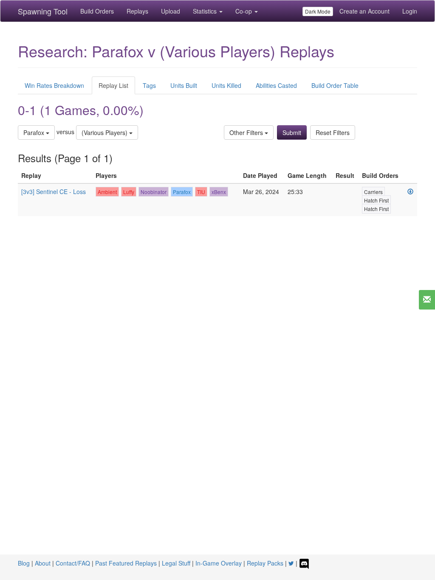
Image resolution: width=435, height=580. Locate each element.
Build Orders (97, 11)
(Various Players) (105, 132)
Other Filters (247, 132)
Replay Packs (265, 563)
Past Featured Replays (126, 563)
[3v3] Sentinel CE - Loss (53, 191)
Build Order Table (335, 85)
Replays (137, 11)
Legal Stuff (176, 563)
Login (409, 11)
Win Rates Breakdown (54, 85)
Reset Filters (333, 132)
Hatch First (376, 200)
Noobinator (154, 191)
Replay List (113, 85)
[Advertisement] (217, 305)
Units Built (183, 85)
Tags (149, 85)
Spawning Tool (43, 11)
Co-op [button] (244, 11)
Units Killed (226, 85)
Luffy (128, 191)
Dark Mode (317, 11)
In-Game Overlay (218, 563)
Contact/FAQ (73, 563)
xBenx (219, 191)
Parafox (34, 132)
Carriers (373, 191)
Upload (170, 11)
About (43, 563)
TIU (201, 191)
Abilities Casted (276, 85)
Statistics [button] (205, 11)
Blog (24, 563)
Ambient (107, 191)
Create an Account (364, 11)
